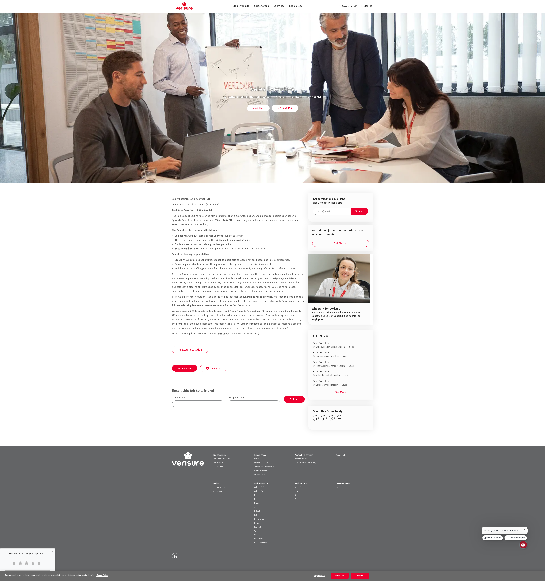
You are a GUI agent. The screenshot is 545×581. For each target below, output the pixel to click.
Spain (256, 531)
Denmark (257, 495)
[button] (258, 108)
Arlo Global (217, 491)
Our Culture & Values (221, 459)
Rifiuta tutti (339, 576)
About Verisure (301, 459)
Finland (257, 499)
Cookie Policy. (102, 575)
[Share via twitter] (332, 418)
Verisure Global (219, 487)
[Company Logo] (184, 6)
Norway (257, 523)
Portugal (257, 527)
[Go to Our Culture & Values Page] (339, 289)
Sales (256, 459)
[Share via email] (339, 418)
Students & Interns (261, 475)
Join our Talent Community (305, 463)
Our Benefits (218, 463)
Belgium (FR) (259, 487)
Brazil (297, 491)
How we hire (218, 467)
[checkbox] (285, 108)
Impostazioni (319, 576)
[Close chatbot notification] (524, 529)
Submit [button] (359, 211)
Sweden (257, 535)
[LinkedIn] (175, 556)
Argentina (299, 487)
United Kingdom (260, 543)
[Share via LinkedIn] (316, 418)
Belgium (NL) (259, 491)
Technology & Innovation (264, 467)
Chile (297, 495)
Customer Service (261, 463)
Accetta (360, 576)
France (257, 503)
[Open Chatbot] (523, 544)
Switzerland (258, 539)
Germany (257, 507)
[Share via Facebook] (324, 418)
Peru (297, 499)
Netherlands (259, 519)
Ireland (257, 511)
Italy (256, 515)
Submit (294, 399)
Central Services (260, 471)
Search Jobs (295, 6)
